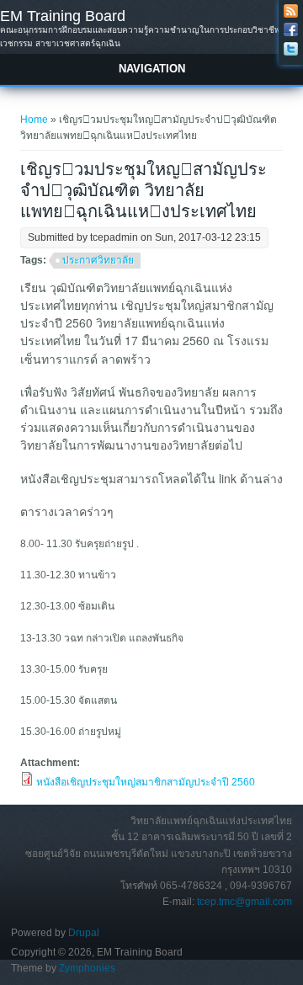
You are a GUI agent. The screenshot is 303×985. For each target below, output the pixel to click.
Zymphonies (87, 968)
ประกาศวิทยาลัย (98, 260)
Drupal (83, 933)
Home (34, 119)
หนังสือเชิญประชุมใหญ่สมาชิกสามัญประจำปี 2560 (145, 782)
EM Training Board (62, 16)
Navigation (152, 68)
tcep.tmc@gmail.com (244, 902)
